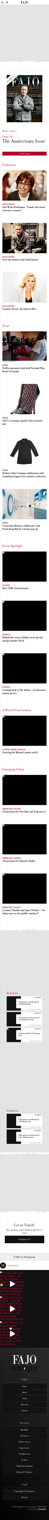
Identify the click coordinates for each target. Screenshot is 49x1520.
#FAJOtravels (24, 1454)
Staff (24, 1398)
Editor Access (24, 1442)
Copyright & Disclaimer (24, 1491)
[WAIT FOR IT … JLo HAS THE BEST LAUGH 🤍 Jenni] (12, 1333)
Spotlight (24, 1429)
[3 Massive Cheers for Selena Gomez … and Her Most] (12, 1283)
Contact (24, 1410)
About (24, 1392)
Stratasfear (42, 1509)
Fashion (24, 1460)
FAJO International (24, 1466)
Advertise (24, 1404)
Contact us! (25, 1239)
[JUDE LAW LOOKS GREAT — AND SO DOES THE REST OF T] (12, 1308)
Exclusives (24, 1435)
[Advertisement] (24, 32)
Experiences (24, 1448)
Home (24, 1386)
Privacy (25, 1497)
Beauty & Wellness (24, 1472)
